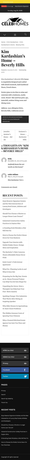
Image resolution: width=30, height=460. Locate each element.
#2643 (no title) (8, 357)
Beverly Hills (19, 79)
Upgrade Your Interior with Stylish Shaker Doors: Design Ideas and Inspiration (13, 245)
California (14, 119)
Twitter (5, 376)
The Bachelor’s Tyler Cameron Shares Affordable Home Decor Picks (14, 254)
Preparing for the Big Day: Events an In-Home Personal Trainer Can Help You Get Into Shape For (15, 279)
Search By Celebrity (7, 398)
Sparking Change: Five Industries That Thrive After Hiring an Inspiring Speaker (15, 299)
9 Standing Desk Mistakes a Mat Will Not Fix (14, 438)
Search (3, 394)
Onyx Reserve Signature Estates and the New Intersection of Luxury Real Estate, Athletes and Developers (14, 418)
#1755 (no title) (8, 350)
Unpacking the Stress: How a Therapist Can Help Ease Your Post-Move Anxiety (13, 289)
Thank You (4, 402)
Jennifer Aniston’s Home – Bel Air (8, 136)
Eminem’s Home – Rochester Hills (22, 136)
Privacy (5, 363)
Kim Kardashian (13, 117)
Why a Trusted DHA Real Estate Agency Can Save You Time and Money (14, 323)
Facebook (6, 370)
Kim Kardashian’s (7, 79)
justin (3, 72)
